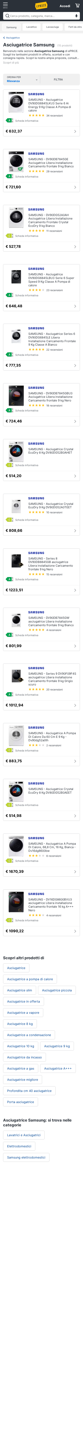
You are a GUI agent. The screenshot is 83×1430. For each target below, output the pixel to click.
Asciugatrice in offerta (23, 1001)
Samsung (11, 27)
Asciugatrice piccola (57, 990)
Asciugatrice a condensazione (29, 1035)
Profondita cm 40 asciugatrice (29, 1091)
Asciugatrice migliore (22, 1080)
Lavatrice (31, 26)
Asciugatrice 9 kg (57, 1046)
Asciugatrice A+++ (58, 1068)
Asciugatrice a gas (20, 1068)
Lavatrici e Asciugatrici (24, 1135)
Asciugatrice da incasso (24, 1057)
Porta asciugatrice (20, 1102)
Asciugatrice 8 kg (20, 1024)
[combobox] (41, 16)
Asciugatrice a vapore (23, 1012)
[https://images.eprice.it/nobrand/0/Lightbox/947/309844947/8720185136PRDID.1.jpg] (9, 750)
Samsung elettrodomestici (26, 1157)
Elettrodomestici (19, 1146)
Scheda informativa (26, 120)
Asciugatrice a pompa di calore (30, 979)
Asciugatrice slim (19, 990)
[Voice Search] (76, 16)
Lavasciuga (52, 26)
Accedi (65, 6)
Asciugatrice (13, 37)
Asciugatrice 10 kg (20, 1046)
